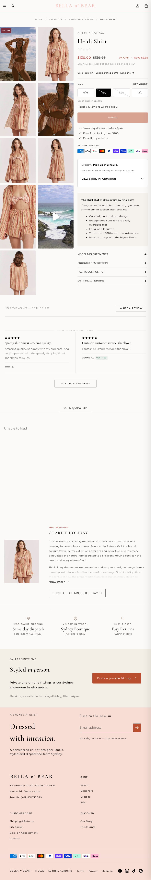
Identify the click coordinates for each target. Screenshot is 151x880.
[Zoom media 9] (18, 272)
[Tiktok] (134, 870)
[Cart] (146, 6)
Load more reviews (75, 383)
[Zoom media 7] (18, 217)
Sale (82, 802)
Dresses (85, 796)
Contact (15, 838)
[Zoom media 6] (56, 160)
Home (38, 19)
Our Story (86, 821)
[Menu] (4, 5)
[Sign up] (137, 727)
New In (84, 784)
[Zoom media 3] (18, 109)
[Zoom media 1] (18, 54)
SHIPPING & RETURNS (90, 280)
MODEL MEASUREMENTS (92, 254)
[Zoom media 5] (18, 160)
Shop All (56, 19)
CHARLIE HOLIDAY (81, 19)
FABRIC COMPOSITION (91, 271)
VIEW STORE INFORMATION (99, 178)
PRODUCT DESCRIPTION (92, 262)
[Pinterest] (140, 870)
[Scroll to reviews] (89, 49)
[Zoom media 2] (56, 54)
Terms (81, 871)
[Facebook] (120, 870)
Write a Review (131, 308)
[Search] (13, 6)
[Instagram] (127, 870)
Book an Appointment (24, 832)
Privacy (93, 871)
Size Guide (140, 84)
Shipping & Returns (22, 821)
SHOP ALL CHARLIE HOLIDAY (75, 593)
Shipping (107, 871)
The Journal (87, 826)
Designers (86, 790)
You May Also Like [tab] (75, 407)
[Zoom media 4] (56, 109)
